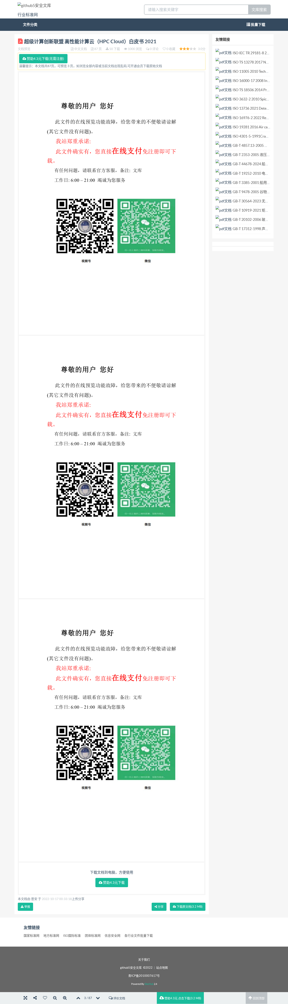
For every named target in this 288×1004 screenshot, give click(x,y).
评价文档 (119, 998)
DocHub (149, 984)
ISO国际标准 (72, 935)
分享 (160, 906)
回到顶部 (258, 998)
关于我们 (144, 959)
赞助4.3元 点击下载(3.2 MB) (182, 998)
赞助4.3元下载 (113, 882)
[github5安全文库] (34, 5)
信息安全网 (112, 935)
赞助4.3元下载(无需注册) (45, 59)
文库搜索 (259, 9)
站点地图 (162, 967)
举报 (27, 906)
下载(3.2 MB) (189, 906)
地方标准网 (51, 935)
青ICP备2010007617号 (144, 975)
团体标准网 (93, 935)
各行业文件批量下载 (138, 935)
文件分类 (30, 25)
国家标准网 (31, 935)
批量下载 (257, 25)
